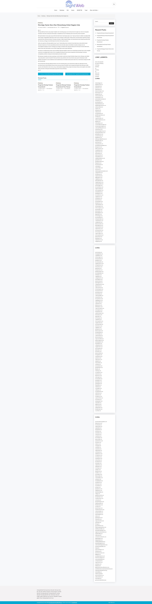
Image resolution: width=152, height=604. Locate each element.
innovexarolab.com (99, 217)
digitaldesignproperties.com (100, 105)
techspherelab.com (99, 332)
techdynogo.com (98, 174)
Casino (72, 10)
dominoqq (97, 65)
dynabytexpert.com (99, 367)
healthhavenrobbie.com (99, 528)
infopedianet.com (98, 343)
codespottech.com (99, 172)
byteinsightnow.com (99, 225)
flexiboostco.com (98, 423)
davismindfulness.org (99, 575)
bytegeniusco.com (98, 203)
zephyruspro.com (98, 359)
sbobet (44, 591)
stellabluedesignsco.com (100, 158)
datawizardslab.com (99, 492)
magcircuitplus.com (99, 233)
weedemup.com (98, 551)
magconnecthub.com (99, 338)
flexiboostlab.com (98, 476)
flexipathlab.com (98, 385)
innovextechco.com (99, 298)
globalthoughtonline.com (100, 115)
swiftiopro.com (98, 479)
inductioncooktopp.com (99, 557)
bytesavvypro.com (98, 211)
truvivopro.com (98, 442)
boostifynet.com (98, 461)
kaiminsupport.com (99, 92)
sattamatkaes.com (99, 123)
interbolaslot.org (98, 86)
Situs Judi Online (94, 10)
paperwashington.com (99, 549)
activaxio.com (98, 487)
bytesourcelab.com (99, 353)
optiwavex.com (98, 394)
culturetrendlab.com (99, 511)
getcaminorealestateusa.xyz (100, 580)
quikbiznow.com (98, 404)
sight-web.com (111, 602)
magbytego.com (98, 276)
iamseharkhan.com (99, 102)
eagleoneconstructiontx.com (100, 532)
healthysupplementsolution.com (101, 171)
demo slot (97, 73)
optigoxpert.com (98, 466)
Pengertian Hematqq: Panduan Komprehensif (103, 41)
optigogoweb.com (98, 407)
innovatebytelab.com (99, 273)
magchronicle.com (98, 175)
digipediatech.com (98, 177)
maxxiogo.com (98, 370)
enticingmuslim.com (99, 143)
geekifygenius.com (99, 517)
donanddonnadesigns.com (100, 530)
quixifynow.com (98, 357)
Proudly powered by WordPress (55, 602)
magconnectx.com (99, 562)
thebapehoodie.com (99, 140)
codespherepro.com (99, 220)
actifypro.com (98, 469)
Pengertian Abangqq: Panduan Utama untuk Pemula (105, 49)
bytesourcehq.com (99, 281)
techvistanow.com (98, 292)
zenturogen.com (98, 377)
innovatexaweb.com (99, 261)
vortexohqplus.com (99, 477)
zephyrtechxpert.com (99, 313)
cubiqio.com (97, 493)
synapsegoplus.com (99, 341)
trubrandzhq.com (98, 460)
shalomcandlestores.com (100, 119)
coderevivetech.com (99, 227)
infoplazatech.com (99, 269)
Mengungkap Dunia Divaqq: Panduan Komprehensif (104, 45)
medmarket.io (98, 166)
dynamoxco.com (98, 375)
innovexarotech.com (99, 230)
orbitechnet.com (98, 393)
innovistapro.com (98, 474)
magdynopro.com (98, 196)
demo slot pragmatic (99, 61)
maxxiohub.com (98, 448)
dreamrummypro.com (99, 91)
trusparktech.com (98, 458)
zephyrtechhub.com (99, 397)
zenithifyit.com (98, 447)
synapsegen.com (98, 383)
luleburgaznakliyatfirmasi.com (101, 139)
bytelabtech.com (98, 260)
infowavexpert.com (99, 201)
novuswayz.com (98, 468)
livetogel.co (97, 524)
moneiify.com (98, 116)
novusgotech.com (98, 372)
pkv (41, 591)
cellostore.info (98, 111)
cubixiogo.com (98, 389)
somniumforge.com (99, 135)
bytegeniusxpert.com (99, 271)
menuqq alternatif (40, 590)
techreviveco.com (98, 325)
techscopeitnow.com (99, 235)
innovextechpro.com (99, 187)
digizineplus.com (98, 349)
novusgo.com (98, 506)
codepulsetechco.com (99, 284)
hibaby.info (97, 548)
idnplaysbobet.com (99, 540)
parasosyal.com (98, 142)
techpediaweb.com (99, 191)
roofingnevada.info (99, 560)
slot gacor (48, 591)
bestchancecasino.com (99, 552)
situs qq (56, 590)
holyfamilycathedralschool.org (101, 570)
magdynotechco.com (99, 263)
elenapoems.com (98, 147)
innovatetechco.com (99, 195)
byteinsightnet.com (99, 282)
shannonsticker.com (99, 95)
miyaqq (59, 596)
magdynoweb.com (98, 322)
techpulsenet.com (98, 311)
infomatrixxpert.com (99, 289)
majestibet (56, 596)
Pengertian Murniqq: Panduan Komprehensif (105, 33)
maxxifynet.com (98, 436)
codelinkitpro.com (98, 255)
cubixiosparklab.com (99, 295)
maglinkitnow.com (98, 179)
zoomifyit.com (98, 410)
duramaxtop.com (98, 153)
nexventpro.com (98, 463)
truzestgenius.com (99, 309)
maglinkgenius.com (99, 300)
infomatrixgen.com (99, 215)
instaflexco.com (98, 472)
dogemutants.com (98, 151)
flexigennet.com (98, 163)
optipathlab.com (98, 428)
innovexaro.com (98, 351)
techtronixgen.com (99, 185)
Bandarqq (62, 10)
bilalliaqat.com (98, 554)
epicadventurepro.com (99, 501)
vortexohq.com (98, 500)
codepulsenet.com (98, 345)
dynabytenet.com (98, 329)
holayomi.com (98, 565)
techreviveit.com (98, 199)
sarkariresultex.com (99, 107)
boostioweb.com (98, 424)
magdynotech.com (99, 346)
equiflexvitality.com (99, 533)
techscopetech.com (99, 321)
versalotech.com (98, 482)
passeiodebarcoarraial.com (100, 99)
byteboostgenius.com (99, 340)
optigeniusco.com (98, 453)
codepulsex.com (98, 319)
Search (96, 21)
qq (95, 68)
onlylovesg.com (98, 535)
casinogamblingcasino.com (100, 127)
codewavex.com (98, 303)
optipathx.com (98, 361)
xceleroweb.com (98, 405)
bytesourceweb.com (99, 223)
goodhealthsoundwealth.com (101, 145)
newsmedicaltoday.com (99, 559)
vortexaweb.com (98, 452)
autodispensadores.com (100, 556)
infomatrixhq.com (98, 293)
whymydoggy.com (98, 83)
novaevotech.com (98, 297)
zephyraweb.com (98, 450)
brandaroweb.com (98, 409)
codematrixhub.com (99, 204)
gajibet (38, 598)
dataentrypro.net (98, 89)
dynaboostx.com (98, 471)
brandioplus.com (98, 380)
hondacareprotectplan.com (100, 126)
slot (39, 591)
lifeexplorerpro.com (99, 504)
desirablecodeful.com (99, 161)
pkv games (66, 27)
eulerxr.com (97, 516)
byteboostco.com (98, 305)
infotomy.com (98, 169)
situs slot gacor (54, 591)
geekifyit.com (97, 121)
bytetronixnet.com (98, 236)
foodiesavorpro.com (99, 498)
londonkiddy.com (98, 572)
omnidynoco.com (98, 396)
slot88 (38, 596)
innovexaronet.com (99, 290)
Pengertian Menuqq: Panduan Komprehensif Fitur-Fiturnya (105, 36)
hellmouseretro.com (99, 148)
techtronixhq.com (98, 252)
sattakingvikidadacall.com (100, 541)
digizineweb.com (98, 285)
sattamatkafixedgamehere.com (101, 544)
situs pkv (52, 590)
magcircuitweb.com (99, 188)
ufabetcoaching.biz (99, 573)
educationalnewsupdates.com (101, 421)
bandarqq (97, 66)
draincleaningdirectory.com (100, 131)
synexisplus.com (98, 432)
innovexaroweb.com (99, 324)
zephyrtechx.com (98, 464)
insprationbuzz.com (99, 97)
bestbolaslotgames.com (100, 543)
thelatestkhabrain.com (99, 103)
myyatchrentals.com (99, 118)
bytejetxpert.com (98, 238)
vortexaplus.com (98, 388)
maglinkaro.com (98, 327)
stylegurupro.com (98, 490)
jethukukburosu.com (99, 134)
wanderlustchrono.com (99, 509)
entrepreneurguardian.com (100, 546)
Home (55, 10)
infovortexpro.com (98, 231)
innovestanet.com (98, 365)
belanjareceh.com (98, 94)
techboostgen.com (99, 257)
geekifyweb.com (98, 268)
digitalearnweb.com (99, 84)
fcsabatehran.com (98, 150)
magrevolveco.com (99, 228)
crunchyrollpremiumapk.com (100, 124)
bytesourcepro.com (99, 330)
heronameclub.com (99, 164)
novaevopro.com (98, 456)
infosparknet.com (98, 354)
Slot (68, 10)
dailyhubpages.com (99, 538)
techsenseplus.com (99, 206)
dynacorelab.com (98, 439)
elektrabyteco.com (98, 306)
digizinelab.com (98, 316)
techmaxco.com (98, 484)
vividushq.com (98, 386)
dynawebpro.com (98, 381)
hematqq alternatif (44, 593)
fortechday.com (98, 578)
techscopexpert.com (99, 190)
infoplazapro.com (98, 198)
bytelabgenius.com (99, 193)
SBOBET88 (79, 10)
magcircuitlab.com (98, 301)
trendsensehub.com (99, 512)
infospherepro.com (99, 496)
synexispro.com (98, 564)
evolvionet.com (98, 431)
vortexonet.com (98, 434)
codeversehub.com (99, 335)
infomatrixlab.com (98, 333)
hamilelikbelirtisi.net (99, 480)
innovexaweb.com (98, 378)
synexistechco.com (99, 440)
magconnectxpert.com (99, 308)
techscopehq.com (98, 348)
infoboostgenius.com (99, 207)
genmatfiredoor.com (99, 525)
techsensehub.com (99, 258)
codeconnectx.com (99, 287)
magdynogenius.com (99, 182)
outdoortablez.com (99, 167)
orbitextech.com (98, 519)
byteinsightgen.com (99, 212)
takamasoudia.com (99, 155)
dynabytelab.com (98, 429)
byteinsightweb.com (99, 180)
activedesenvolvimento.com (100, 536)
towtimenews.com (98, 129)
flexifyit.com (97, 369)
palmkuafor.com (98, 87)
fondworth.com (98, 100)
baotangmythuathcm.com (100, 132)
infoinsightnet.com (99, 279)
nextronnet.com (98, 373)
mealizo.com (97, 108)
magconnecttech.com (99, 520)
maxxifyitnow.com (98, 356)
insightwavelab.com (99, 503)
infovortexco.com (98, 314)
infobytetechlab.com (99, 219)
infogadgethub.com (99, 253)
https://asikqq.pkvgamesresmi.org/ (47, 598)
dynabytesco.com (98, 488)
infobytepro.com (98, 274)
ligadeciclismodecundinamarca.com (102, 567)
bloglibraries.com (98, 137)
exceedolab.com (98, 485)
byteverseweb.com (99, 337)
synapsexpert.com (98, 401)
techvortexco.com (98, 266)
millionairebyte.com (99, 576)
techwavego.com (98, 317)
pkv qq (45, 590)
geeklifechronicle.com (99, 495)
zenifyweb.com (98, 522)
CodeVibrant (74, 602)
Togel (86, 10)
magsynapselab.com (99, 183)
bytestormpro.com (99, 508)
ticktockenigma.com (99, 514)
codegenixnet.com (98, 222)
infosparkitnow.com (99, 265)
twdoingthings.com (99, 156)
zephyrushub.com (98, 426)
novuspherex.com (98, 455)
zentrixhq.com (98, 364)
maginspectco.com (99, 239)
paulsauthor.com (98, 159)
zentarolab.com (98, 402)
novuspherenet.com (99, 391)
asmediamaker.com (99, 113)
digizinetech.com (98, 214)
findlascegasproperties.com (100, 527)
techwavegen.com (98, 209)
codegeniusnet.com (99, 277)
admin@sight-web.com (52, 27)
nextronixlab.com (98, 362)
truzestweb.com (98, 399)
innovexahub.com (98, 437)
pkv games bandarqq (99, 63)
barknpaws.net (98, 110)
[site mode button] (114, 4)
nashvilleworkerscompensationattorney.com (104, 568)
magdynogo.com (98, 241)
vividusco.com (98, 444)
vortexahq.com (98, 445)
